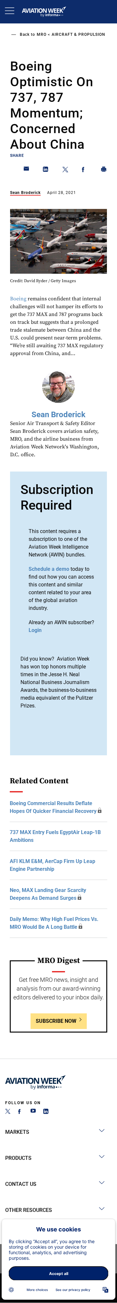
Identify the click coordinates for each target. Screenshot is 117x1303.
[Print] (104, 170)
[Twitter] (7, 1112)
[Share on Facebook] (84, 170)
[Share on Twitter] (65, 170)
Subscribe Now (56, 1021)
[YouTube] (33, 1112)
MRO (41, 34)
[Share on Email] (27, 170)
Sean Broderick (25, 192)
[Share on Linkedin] (46, 170)
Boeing (18, 298)
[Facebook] (20, 1112)
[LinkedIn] (45, 1112)
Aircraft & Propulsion (78, 34)
